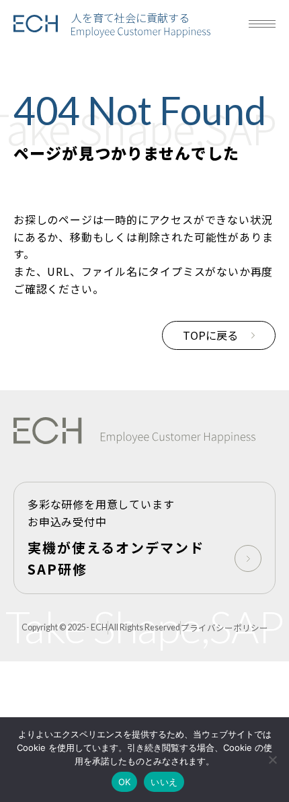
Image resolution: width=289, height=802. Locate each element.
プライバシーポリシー (224, 627)
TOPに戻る (210, 335)
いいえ (164, 781)
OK (124, 781)
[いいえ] (272, 759)
